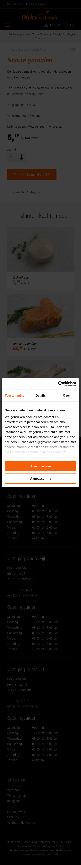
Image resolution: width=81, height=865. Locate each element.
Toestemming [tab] (15, 395)
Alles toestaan (40, 466)
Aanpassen (38, 478)
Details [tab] (41, 395)
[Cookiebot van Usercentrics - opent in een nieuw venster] (58, 384)
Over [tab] (66, 395)
